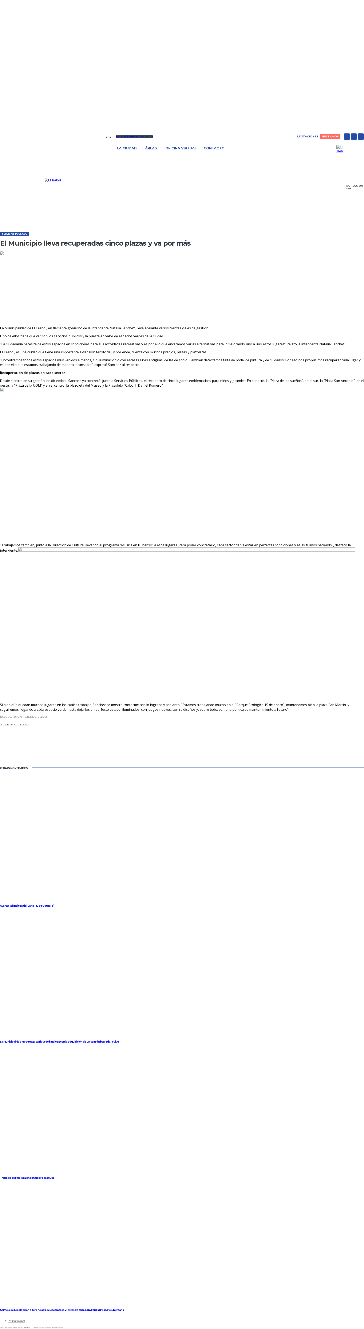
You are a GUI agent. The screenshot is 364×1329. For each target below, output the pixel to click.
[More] (210, 751)
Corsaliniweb (16, 1321)
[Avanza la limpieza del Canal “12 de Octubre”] (91, 839)
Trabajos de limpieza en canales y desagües (27, 1177)
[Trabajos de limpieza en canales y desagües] (91, 1111)
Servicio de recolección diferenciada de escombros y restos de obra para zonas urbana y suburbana (62, 1310)
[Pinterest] (179, 751)
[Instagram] (354, 136)
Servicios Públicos (14, 234)
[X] (361, 136)
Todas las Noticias (11, 717)
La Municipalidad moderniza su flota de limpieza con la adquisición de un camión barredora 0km (59, 1041)
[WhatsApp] (193, 751)
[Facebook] (347, 136)
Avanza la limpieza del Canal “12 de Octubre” (27, 905)
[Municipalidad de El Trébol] (53, 180)
